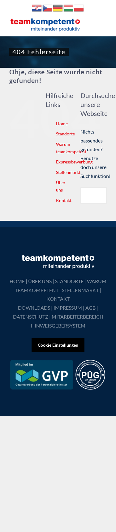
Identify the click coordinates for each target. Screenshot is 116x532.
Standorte (65, 133)
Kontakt (63, 200)
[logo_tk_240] (45, 20)
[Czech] (47, 7)
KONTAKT (58, 299)
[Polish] (79, 7)
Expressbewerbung (74, 161)
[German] (58, 7)
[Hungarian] (68, 7)
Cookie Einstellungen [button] (58, 345)
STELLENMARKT (80, 290)
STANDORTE (69, 281)
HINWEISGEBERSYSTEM (58, 325)
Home (62, 123)
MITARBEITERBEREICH (77, 317)
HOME (17, 281)
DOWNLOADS (34, 308)
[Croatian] (37, 7)
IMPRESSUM (68, 308)
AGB (90, 308)
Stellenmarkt (68, 172)
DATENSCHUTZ (30, 317)
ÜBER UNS (40, 281)
